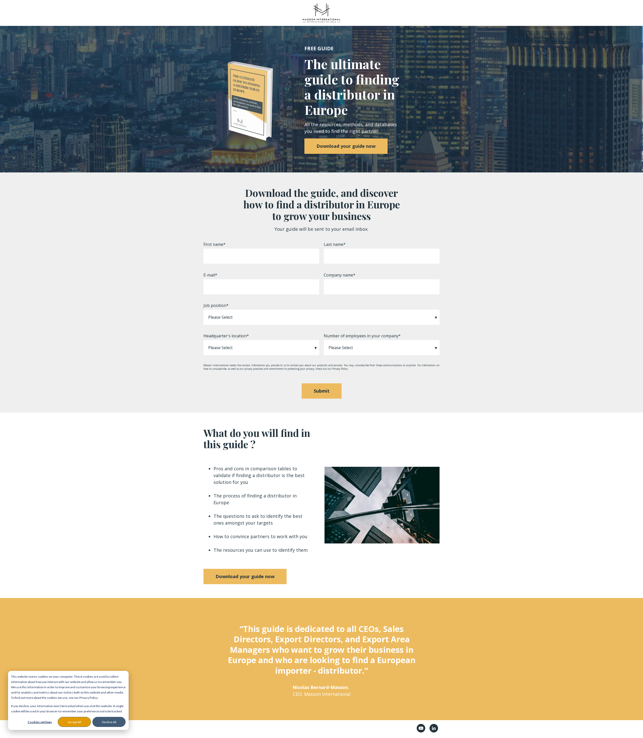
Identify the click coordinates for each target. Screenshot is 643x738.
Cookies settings (40, 722)
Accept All (74, 722)
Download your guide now (346, 146)
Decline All (109, 722)
